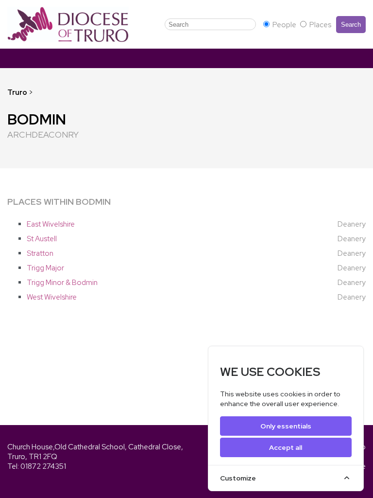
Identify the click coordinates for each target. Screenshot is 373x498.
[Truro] (68, 24)
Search (351, 24)
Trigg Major (45, 268)
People (284, 25)
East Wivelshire (51, 224)
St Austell (42, 239)
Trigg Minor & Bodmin (62, 282)
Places (319, 25)
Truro (17, 92)
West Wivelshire (52, 297)
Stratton (40, 253)
